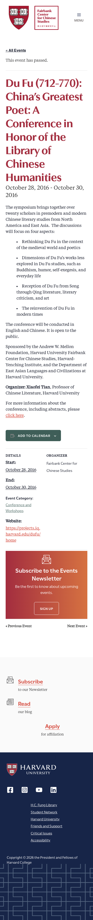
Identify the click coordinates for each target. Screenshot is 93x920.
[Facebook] (10, 789)
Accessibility (40, 839)
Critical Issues (41, 832)
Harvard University (31, 770)
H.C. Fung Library (44, 804)
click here (15, 416)
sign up (46, 608)
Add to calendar (34, 435)
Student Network (44, 811)
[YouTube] (39, 789)
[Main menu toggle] (79, 18)
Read (24, 703)
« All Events (16, 50)
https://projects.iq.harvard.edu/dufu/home (23, 534)
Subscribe (30, 681)
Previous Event (19, 626)
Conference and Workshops (18, 507)
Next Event (77, 626)
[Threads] (24, 789)
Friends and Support (46, 825)
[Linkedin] (53, 789)
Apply (52, 725)
